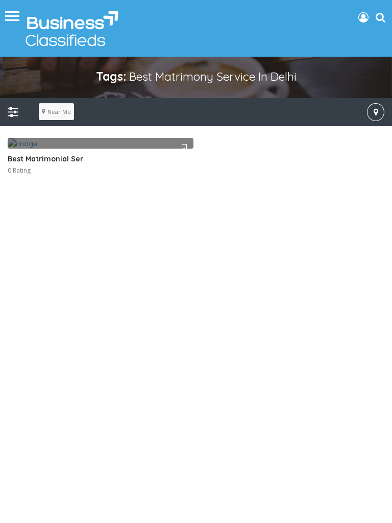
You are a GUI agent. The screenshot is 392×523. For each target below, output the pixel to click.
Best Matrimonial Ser (45, 158)
